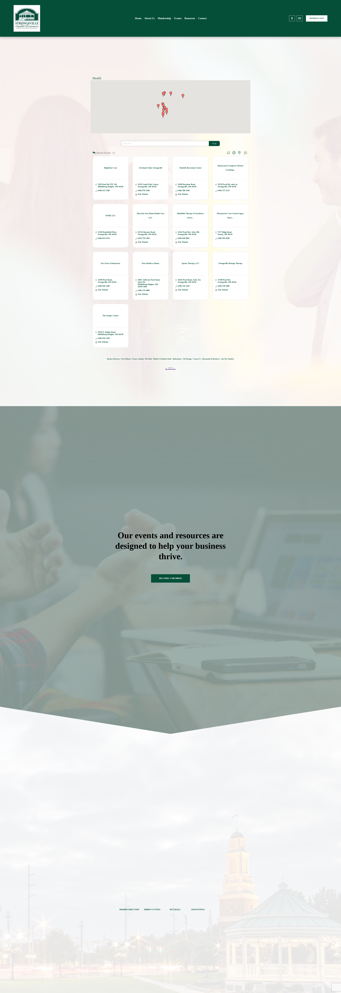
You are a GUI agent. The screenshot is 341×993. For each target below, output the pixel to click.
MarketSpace (177, 359)
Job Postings (187, 359)
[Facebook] (292, 18)
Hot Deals (148, 359)
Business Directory (113, 359)
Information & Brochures (211, 359)
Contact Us (197, 359)
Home (138, 18)
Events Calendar (138, 359)
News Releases (126, 359)
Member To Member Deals (162, 359)
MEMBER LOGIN (316, 18)
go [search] (215, 143)
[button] (166, 110)
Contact (202, 18)
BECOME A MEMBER (170, 578)
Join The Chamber (227, 359)
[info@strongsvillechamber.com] (300, 18)
